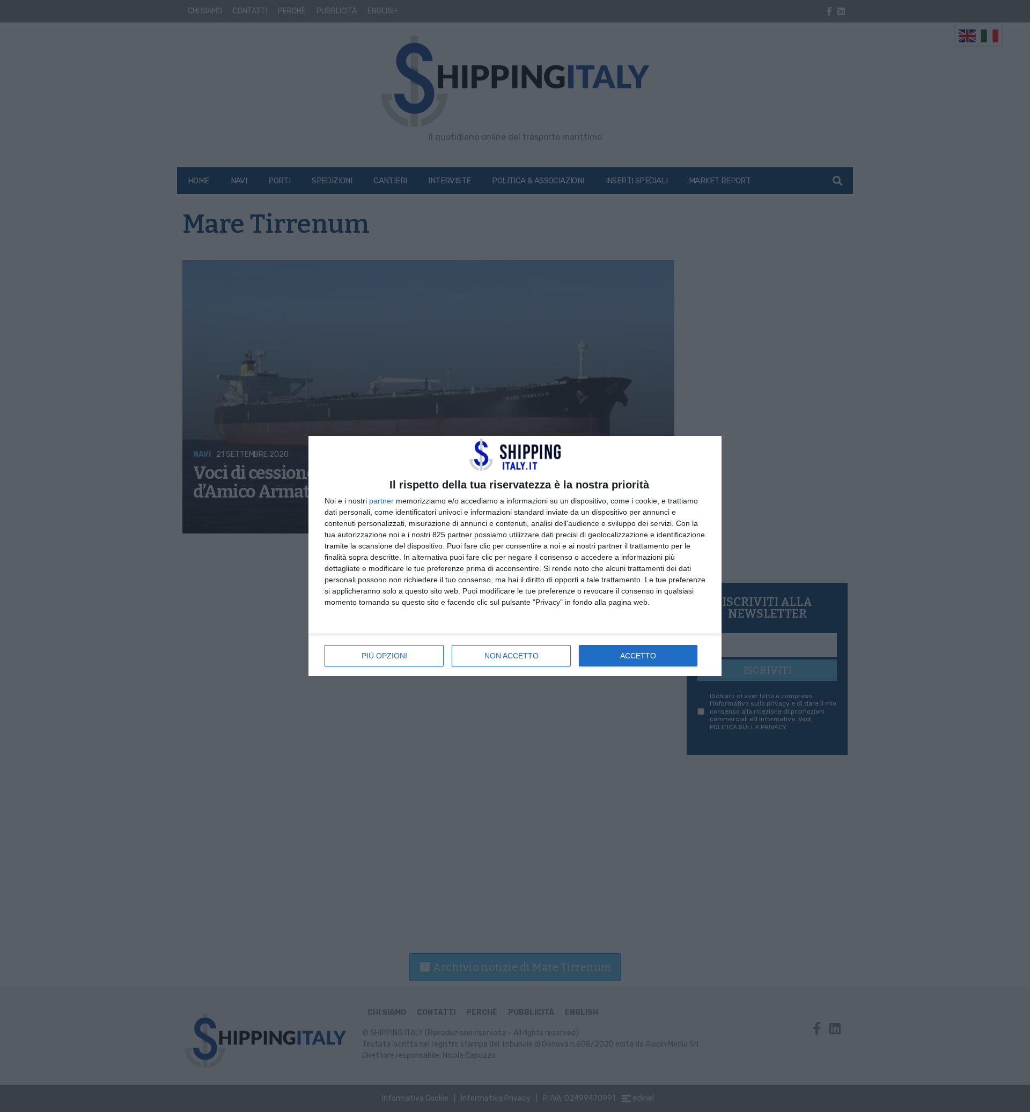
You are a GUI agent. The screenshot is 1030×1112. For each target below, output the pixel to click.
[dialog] (515, 556)
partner (381, 501)
